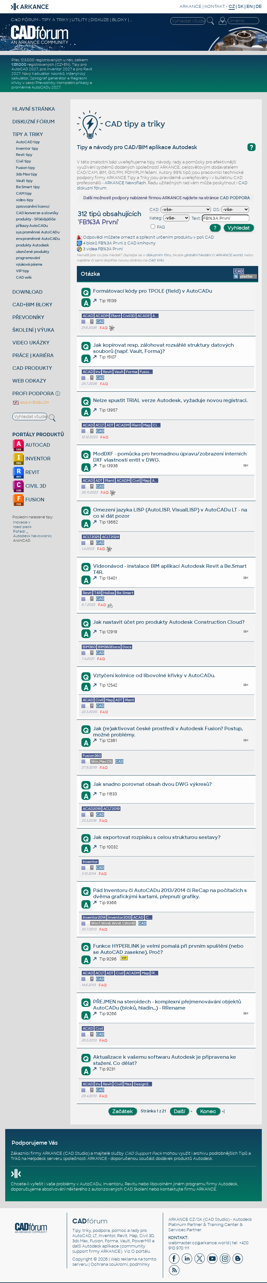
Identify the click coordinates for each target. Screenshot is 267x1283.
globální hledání (197, 255)
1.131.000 (18, 64)
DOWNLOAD (27, 292)
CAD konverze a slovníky (37, 213)
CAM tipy (24, 193)
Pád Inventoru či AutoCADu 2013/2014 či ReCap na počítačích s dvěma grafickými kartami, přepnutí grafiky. (170, 893)
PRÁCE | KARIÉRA (33, 355)
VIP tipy (22, 271)
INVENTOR (37, 458)
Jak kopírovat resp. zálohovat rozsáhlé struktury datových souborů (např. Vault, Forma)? (163, 348)
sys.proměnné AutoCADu (38, 232)
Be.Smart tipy (28, 187)
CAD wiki (24, 277)
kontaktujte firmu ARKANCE (188, 1189)
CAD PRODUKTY (32, 368)
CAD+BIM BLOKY (32, 304)
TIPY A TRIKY (27, 134)
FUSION (34, 499)
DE (259, 6)
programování (28, 258)
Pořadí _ (20, 531)
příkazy (82, 82)
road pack (22, 526)
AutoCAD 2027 (24, 69)
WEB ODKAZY (29, 381)
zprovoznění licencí (32, 206)
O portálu (140, 1251)
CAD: (154, 209)
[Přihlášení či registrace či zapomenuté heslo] (222, 24)
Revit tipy (24, 154)
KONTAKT (214, 6)
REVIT (31, 472)
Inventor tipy (27, 148)
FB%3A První (110, 243)
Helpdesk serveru (44, 1158)
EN (249, 6)
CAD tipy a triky (134, 124)
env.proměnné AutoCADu (38, 238)
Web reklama (124, 1259)
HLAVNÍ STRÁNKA (33, 109)
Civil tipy (23, 161)
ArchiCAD (21, 540)
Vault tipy (24, 180)
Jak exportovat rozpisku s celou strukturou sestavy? (156, 837)
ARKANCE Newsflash (125, 183)
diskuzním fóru (158, 255)
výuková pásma (29, 264)
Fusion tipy (25, 167)
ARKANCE (190, 6)
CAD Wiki (155, 260)
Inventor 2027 (59, 69)
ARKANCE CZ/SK (185, 1219)
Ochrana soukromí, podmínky (120, 1264)
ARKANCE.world (229, 255)
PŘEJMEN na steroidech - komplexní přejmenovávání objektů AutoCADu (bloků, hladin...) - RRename (167, 1004)
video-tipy (24, 200)
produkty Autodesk (32, 245)
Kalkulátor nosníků (48, 73)
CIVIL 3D (35, 486)
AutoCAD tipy (28, 142)
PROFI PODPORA (33, 393)
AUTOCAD (37, 445)
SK (241, 6)
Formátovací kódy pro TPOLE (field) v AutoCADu (152, 291)
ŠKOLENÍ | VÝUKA (33, 330)
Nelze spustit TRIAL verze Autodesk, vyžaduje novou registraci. (170, 400)
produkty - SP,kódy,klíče (36, 219)
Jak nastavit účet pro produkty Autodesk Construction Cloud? (169, 622)
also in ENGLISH (34, 402)
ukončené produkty (32, 251)
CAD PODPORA (235, 198)
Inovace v (21, 522)
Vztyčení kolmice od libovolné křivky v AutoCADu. (154, 675)
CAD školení (136, 1189)
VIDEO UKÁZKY (30, 343)
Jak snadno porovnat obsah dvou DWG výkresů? (152, 784)
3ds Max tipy (26, 174)
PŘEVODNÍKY (28, 317)
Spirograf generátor (48, 78)
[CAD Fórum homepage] (39, 43)
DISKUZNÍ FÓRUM (33, 122)
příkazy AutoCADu (32, 225)
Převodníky (45, 82)
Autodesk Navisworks (32, 536)
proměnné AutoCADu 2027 (36, 87)
